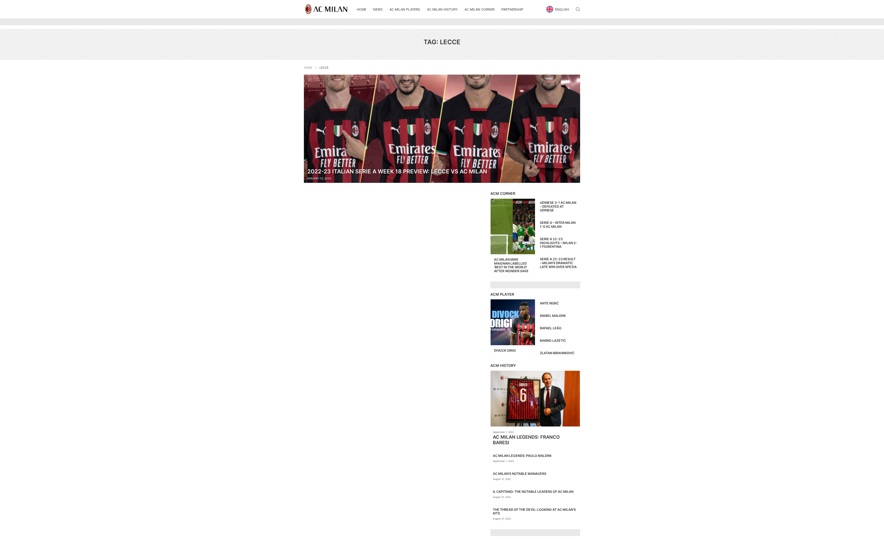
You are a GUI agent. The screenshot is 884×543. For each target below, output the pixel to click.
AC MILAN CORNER (479, 9)
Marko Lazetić (553, 340)
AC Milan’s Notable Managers (520, 474)
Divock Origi (505, 350)
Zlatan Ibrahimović (557, 353)
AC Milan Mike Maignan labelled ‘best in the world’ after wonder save (511, 265)
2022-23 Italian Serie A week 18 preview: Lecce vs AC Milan (397, 171)
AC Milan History (442, 9)
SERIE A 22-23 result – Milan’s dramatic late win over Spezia (558, 263)
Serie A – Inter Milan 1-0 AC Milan (558, 224)
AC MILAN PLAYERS (405, 9)
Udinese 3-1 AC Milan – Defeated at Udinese (558, 206)
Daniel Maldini (553, 316)
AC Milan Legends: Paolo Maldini (522, 456)
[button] (558, 9)
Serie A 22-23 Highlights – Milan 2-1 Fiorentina (558, 243)
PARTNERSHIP (512, 9)
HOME (361, 9)
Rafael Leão (551, 328)
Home (308, 67)
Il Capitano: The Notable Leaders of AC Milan (534, 491)
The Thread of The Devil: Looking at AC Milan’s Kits (534, 511)
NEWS (378, 9)
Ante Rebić (549, 303)
